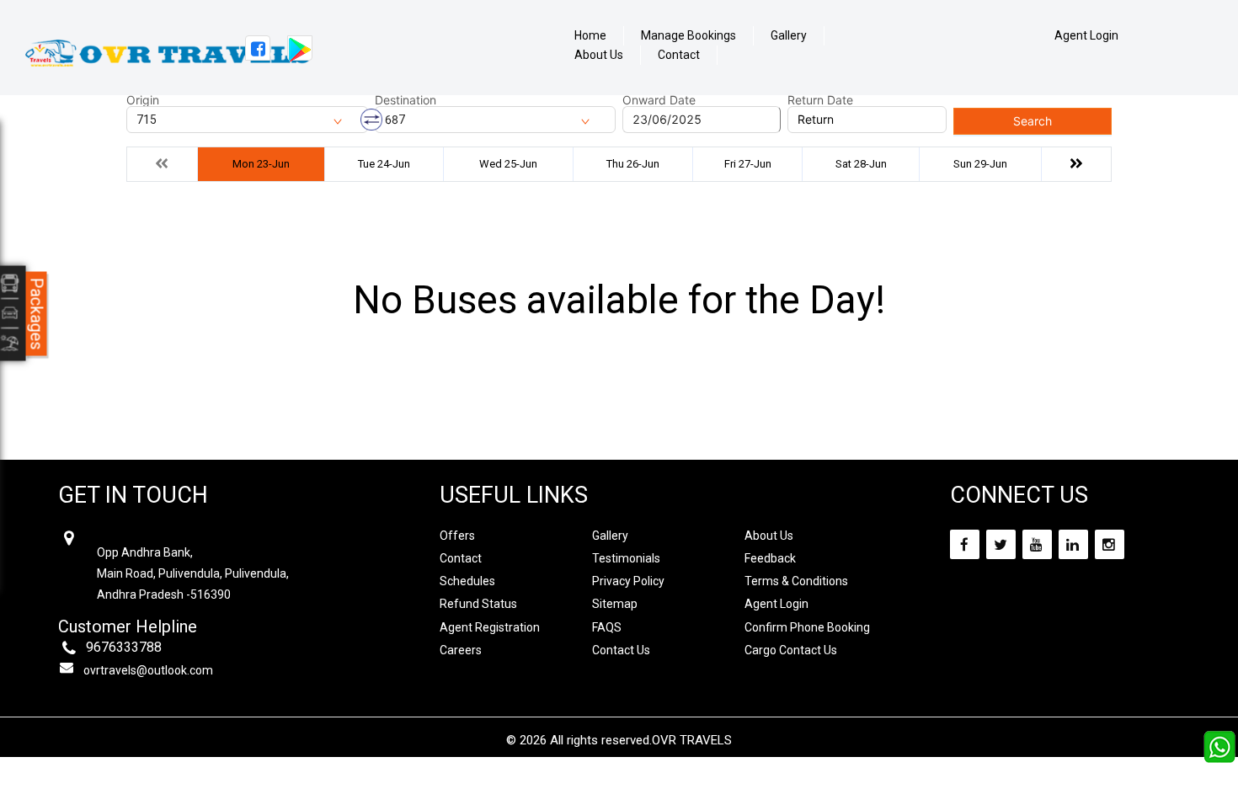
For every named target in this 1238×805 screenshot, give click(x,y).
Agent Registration (490, 627)
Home (590, 35)
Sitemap (615, 603)
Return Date (820, 100)
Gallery (789, 35)
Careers (461, 650)
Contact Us (621, 650)
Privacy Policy (628, 581)
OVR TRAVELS (692, 740)
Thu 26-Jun (632, 163)
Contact (679, 55)
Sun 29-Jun (980, 163)
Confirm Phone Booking (807, 627)
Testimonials (626, 558)
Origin (142, 100)
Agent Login (1086, 35)
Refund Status (478, 603)
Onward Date (659, 100)
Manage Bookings (688, 35)
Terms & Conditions (796, 581)
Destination (405, 100)
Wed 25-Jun (508, 163)
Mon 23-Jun (261, 163)
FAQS (607, 627)
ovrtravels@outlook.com (148, 670)
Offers (457, 535)
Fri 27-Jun (747, 163)
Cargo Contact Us (790, 650)
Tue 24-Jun (384, 163)
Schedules (467, 581)
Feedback (770, 558)
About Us (598, 55)
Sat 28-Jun (861, 163)
